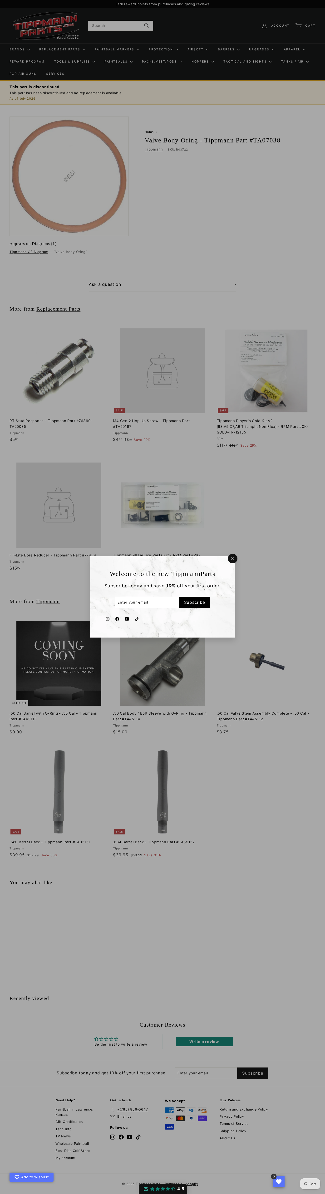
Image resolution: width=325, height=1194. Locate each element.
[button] (163, 1189)
